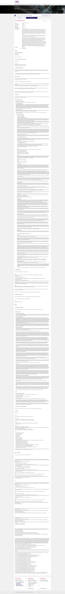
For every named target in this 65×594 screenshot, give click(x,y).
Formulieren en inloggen (47, 4)
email (42, 592)
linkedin (48, 592)
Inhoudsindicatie (17, 29)
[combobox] (46, 20)
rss (41, 592)
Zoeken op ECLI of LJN (18, 583)
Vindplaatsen (16, 47)
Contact (39, 4)
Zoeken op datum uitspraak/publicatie (20, 582)
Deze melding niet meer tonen (45, 15)
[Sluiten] (50, 15)
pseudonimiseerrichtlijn (29, 15)
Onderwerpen (18, 4)
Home (15, 4)
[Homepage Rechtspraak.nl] (16, 1)
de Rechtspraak (31, 4)
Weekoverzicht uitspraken (43, 588)
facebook (46, 592)
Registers (27, 4)
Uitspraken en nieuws (23, 4)
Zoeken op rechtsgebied (18, 584)
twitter (45, 592)
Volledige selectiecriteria (30, 588)
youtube (49, 592)
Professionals (35, 4)
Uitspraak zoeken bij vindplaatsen (19, 585)
